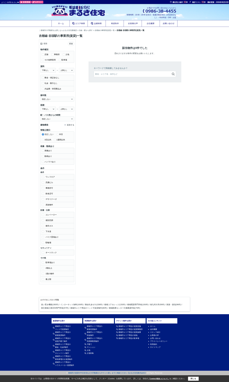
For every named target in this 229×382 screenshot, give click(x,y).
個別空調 (49, 220)
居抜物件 (49, 205)
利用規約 (153, 344)
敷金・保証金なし (52, 78)
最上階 (48, 279)
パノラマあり (50, 162)
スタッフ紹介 (155, 332)
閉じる (193, 378)
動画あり (48, 156)
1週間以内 (60, 140)
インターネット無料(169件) (71, 304)
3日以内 (48, 140)
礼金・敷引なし (51, 83)
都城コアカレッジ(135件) (114, 304)
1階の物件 (50, 274)
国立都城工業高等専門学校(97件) (55, 308)
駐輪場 (48, 242)
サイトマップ (155, 347)
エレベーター (51, 215)
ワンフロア (50, 177)
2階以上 (49, 268)
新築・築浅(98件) (173, 304)
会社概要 (153, 329)
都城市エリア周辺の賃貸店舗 (129, 326)
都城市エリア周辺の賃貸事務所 (130, 329)
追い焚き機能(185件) (50, 304)
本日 (61, 134)
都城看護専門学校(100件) (137, 304)
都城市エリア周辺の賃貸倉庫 (129, 332)
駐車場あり (50, 262)
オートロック (51, 252)
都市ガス (49, 226)
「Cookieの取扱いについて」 (158, 379)
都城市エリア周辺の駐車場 (128, 338)
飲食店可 (49, 194)
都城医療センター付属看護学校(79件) (124, 308)
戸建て (89, 344)
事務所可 (49, 188)
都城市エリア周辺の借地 (127, 335)
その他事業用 (50, 60)
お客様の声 (154, 335)
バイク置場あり (52, 237)
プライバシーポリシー (158, 341)
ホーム (152, 326)
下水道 (48, 231)
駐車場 (64, 60)
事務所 (57, 54)
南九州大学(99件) (157, 304)
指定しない (49, 134)
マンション (91, 347)
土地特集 (90, 353)
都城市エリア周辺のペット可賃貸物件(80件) (88, 308)
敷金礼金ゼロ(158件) (94, 304)
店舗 (46, 54)
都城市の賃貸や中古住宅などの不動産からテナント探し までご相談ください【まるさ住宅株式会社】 (107, 373)
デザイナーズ (51, 199)
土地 (67, 54)
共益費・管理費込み (53, 89)
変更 (71, 44)
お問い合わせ (155, 338)
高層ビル (49, 182)
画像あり (48, 151)
